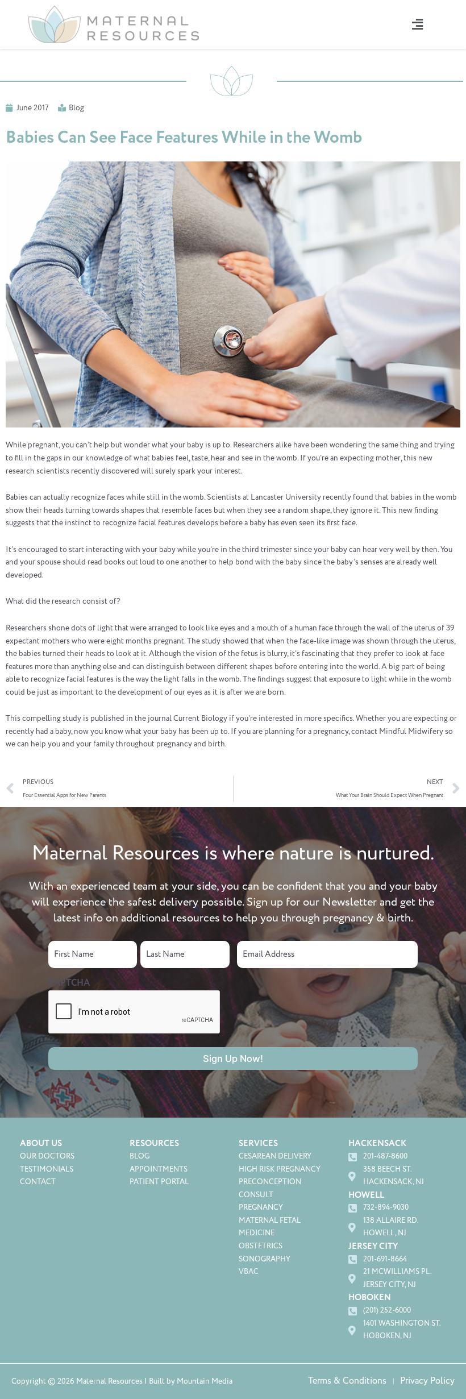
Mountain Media (204, 1381)
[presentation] (134, 1012)
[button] (417, 24)
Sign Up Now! (233, 1058)
